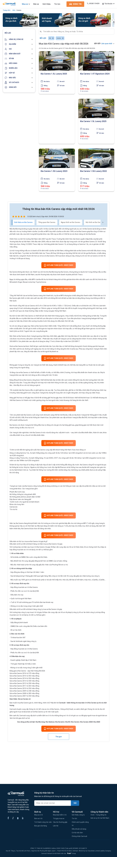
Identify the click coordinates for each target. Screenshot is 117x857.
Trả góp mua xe (58, 818)
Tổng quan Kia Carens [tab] (46, 222)
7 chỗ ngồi (90, 523)
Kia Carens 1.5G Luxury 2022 (93, 171)
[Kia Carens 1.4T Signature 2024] (96, 61)
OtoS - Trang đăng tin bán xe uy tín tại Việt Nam (100, 816)
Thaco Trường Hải (58, 239)
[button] (19, 39)
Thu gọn (58, 737)
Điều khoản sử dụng (79, 829)
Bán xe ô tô (38, 818)
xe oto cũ (47, 709)
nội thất (42, 365)
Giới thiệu (47, 4)
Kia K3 (67, 722)
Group (71, 853)
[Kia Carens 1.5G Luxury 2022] (96, 158)
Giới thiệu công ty (78, 815)
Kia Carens (88, 229)
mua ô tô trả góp (36, 612)
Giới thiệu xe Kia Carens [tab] (23, 222)
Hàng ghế (13, 398)
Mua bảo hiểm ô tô (59, 815)
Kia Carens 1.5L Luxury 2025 (54, 74)
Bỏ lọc (43, 38)
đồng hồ (17, 380)
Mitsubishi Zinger (16, 282)
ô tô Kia (45, 229)
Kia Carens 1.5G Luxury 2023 (54, 171)
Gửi (75, 803)
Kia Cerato (64, 272)
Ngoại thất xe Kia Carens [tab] (70, 222)
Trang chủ (6, 10)
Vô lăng (12, 372)
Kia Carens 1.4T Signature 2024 (94, 74)
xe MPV (61, 295)
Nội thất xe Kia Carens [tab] (94, 222)
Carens (18, 10)
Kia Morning (17, 229)
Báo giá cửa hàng (40, 826)
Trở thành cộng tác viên (43, 822)
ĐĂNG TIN (77, 4)
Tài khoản (108, 4)
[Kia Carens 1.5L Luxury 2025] (57, 61)
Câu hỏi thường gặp (60, 822)
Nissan (25, 282)
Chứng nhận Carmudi (79, 836)
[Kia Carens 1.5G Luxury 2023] (57, 158)
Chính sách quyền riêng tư (80, 823)
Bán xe (36, 4)
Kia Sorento (59, 722)
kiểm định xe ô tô (45, 715)
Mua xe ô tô (38, 815)
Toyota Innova (41, 282)
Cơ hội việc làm (77, 833)
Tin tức (57, 4)
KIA (14, 10)
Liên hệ (55, 826)
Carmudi (62, 703)
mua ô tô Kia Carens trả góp (40, 547)
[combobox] (77, 31)
